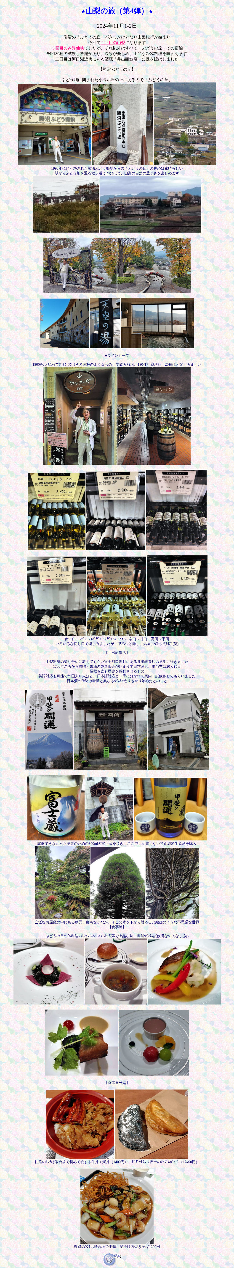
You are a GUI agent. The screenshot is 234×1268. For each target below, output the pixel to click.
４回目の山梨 (113, 42)
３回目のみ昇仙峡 (67, 48)
